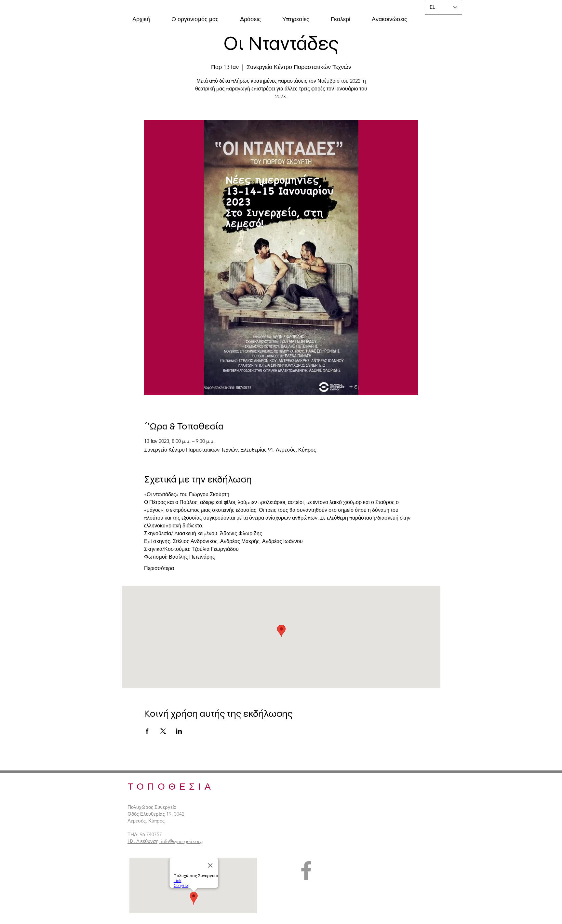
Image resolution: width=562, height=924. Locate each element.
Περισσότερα (159, 568)
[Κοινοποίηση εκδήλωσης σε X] (163, 731)
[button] (195, 16)
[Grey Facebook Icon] (306, 870)
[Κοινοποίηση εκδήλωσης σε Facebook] (147, 731)
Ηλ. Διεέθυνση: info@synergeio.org (165, 841)
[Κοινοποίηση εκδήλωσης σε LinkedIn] (179, 731)
